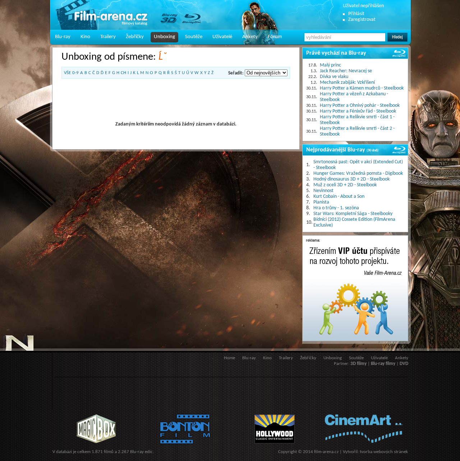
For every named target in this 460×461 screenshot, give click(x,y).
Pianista (321, 202)
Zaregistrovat (362, 19)
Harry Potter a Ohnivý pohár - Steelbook (360, 105)
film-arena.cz (326, 451)
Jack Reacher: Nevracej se (346, 71)
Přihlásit (356, 14)
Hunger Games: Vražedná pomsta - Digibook (358, 173)
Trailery (108, 37)
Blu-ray (62, 37)
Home (229, 358)
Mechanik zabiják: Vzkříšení (347, 82)
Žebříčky (135, 37)
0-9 (75, 72)
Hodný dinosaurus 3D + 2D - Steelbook (351, 179)
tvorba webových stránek (384, 451)
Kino (85, 37)
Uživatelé (222, 37)
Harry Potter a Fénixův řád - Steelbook (358, 111)
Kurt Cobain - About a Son (338, 196)
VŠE (67, 72)
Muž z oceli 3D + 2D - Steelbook (345, 185)
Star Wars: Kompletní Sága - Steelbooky (352, 213)
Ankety (250, 37)
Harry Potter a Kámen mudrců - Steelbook (362, 88)
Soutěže (193, 37)
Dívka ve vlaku (334, 76)
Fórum (275, 37)
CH (123, 72)
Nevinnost (323, 190)
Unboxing (164, 37)
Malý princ (330, 65)
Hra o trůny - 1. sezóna (336, 208)
